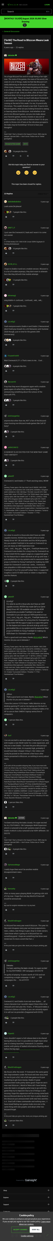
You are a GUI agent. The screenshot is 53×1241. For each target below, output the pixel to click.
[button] (2, 5)
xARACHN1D (13, 447)
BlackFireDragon (14, 921)
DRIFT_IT (11, 227)
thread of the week (12, 144)
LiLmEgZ (11, 321)
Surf (9, 735)
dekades (11, 55)
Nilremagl (12, 295)
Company (6, 1211)
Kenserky (11, 888)
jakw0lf (11, 476)
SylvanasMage (14, 864)
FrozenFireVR (13, 355)
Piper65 (11, 1033)
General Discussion (11, 31)
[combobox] (26, 11)
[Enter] (4, 11)
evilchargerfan (14, 416)
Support (6, 1204)
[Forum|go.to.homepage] (17, 5)
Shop (5, 1190)
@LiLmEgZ (37, 637)
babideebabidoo (14, 201)
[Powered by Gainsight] (26, 1181)
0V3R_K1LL (12, 264)
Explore (5, 1197)
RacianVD (12, 382)
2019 (25, 144)
